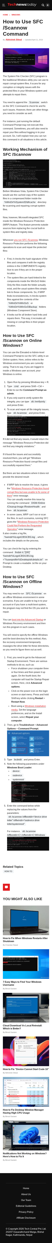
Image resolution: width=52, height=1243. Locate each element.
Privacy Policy (26, 1212)
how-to (8, 871)
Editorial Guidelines (26, 1206)
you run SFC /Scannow (26, 240)
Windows (16, 15)
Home (5, 15)
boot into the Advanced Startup (27, 619)
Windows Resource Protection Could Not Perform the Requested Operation (28, 525)
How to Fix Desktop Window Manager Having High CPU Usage (23, 1111)
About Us (26, 1194)
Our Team (26, 1200)
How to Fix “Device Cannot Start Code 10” (26, 1069)
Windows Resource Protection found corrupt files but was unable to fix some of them (28, 492)
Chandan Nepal (11, 945)
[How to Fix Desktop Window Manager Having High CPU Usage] (26, 1092)
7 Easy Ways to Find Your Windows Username (22, 983)
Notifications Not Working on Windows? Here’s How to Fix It (25, 1155)
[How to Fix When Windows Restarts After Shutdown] (26, 920)
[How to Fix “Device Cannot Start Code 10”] (26, 1051)
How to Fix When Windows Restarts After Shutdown (25, 939)
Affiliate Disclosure (26, 1218)
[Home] (22, 7)
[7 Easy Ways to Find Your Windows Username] (26, 964)
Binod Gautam (11, 989)
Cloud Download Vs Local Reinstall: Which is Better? (22, 1027)
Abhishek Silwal (14, 39)
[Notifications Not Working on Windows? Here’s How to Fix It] (26, 1135)
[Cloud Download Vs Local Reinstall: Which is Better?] (26, 1007)
